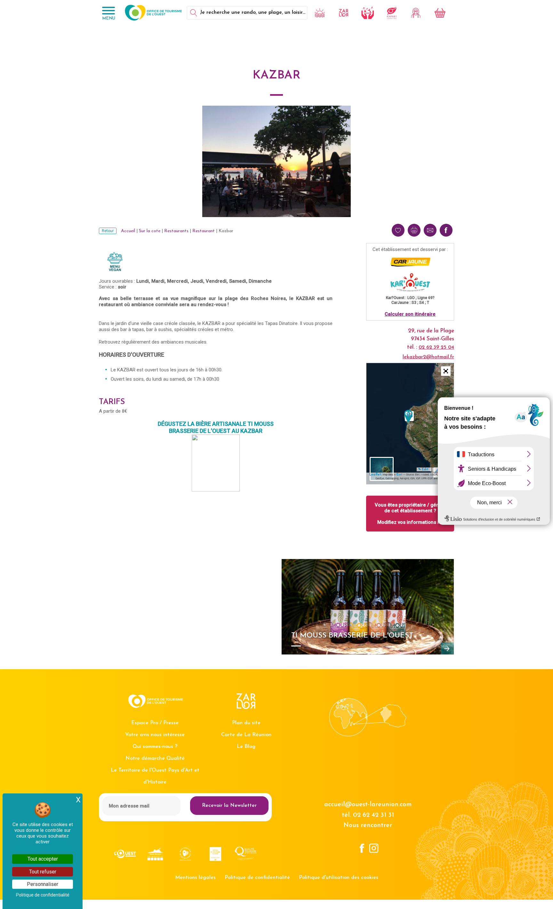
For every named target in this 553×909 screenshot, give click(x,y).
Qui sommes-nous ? (154, 746)
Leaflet (375, 474)
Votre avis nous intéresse (155, 734)
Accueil (128, 231)
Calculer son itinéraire (410, 314)
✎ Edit (423, 469)
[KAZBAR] (408, 416)
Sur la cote (149, 231)
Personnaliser (42, 884)
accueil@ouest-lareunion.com (368, 804)
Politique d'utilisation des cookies (338, 877)
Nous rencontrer (367, 825)
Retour (108, 231)
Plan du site (246, 723)
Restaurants (176, 231)
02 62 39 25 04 (436, 347)
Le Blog (246, 746)
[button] (446, 371)
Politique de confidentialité (257, 877)
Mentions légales (195, 877)
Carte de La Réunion (246, 734)
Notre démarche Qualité (155, 758)
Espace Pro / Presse (155, 723)
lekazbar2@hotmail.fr (428, 357)
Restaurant (203, 231)
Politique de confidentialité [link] (42, 894)
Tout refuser (42, 872)
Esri (399, 474)
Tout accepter (43, 859)
